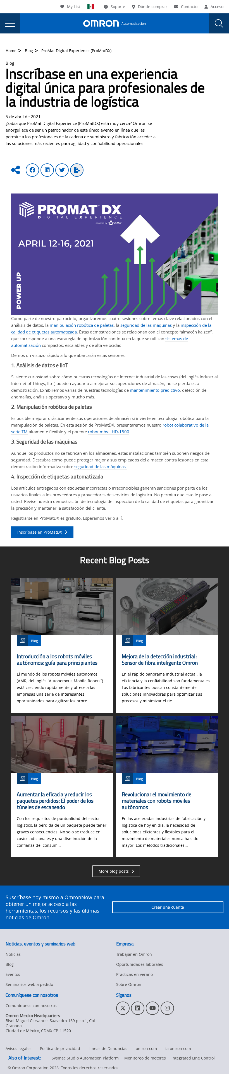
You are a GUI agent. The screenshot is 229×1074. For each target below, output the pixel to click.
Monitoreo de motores (145, 1058)
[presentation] (10, 23)
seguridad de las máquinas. (100, 466)
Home (11, 50)
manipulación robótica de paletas (82, 325)
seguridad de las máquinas (146, 325)
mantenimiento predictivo (155, 390)
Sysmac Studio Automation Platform (85, 1058)
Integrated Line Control (193, 1058)
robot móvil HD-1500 (108, 431)
